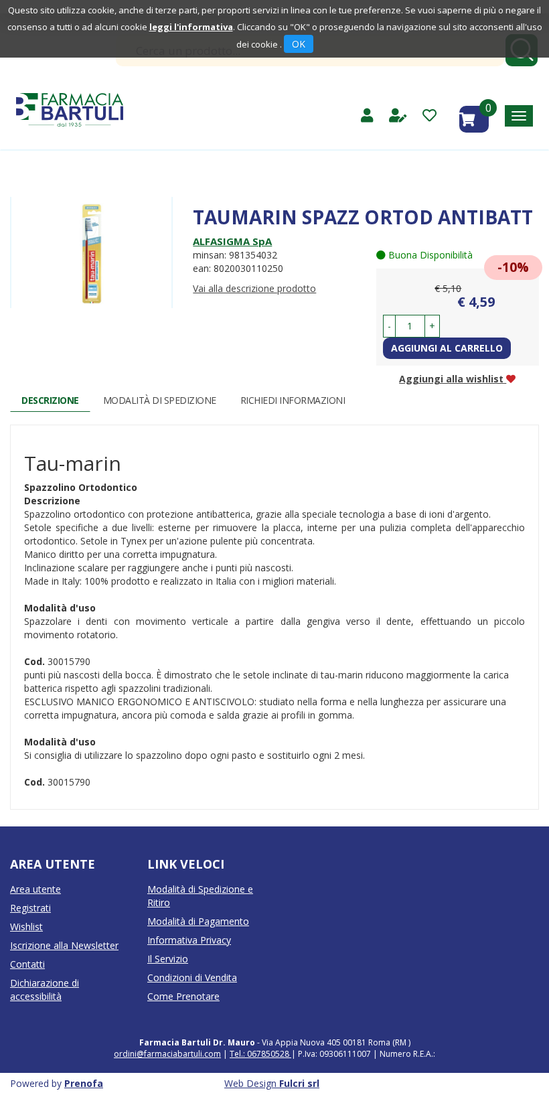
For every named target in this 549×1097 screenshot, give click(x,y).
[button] (389, 326)
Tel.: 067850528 (260, 1053)
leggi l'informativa (191, 27)
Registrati (30, 907)
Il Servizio (167, 958)
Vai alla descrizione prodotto (254, 288)
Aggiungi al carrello (447, 348)
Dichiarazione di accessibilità (44, 989)
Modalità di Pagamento (198, 921)
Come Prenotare (183, 996)
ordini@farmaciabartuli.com (167, 1053)
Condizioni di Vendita (192, 977)
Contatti (27, 964)
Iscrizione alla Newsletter (64, 945)
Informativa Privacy (189, 940)
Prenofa (83, 1083)
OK (298, 44)
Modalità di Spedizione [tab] (159, 400)
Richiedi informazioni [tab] (292, 400)
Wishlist (26, 926)
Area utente (35, 889)
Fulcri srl (299, 1083)
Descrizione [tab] (50, 400)
